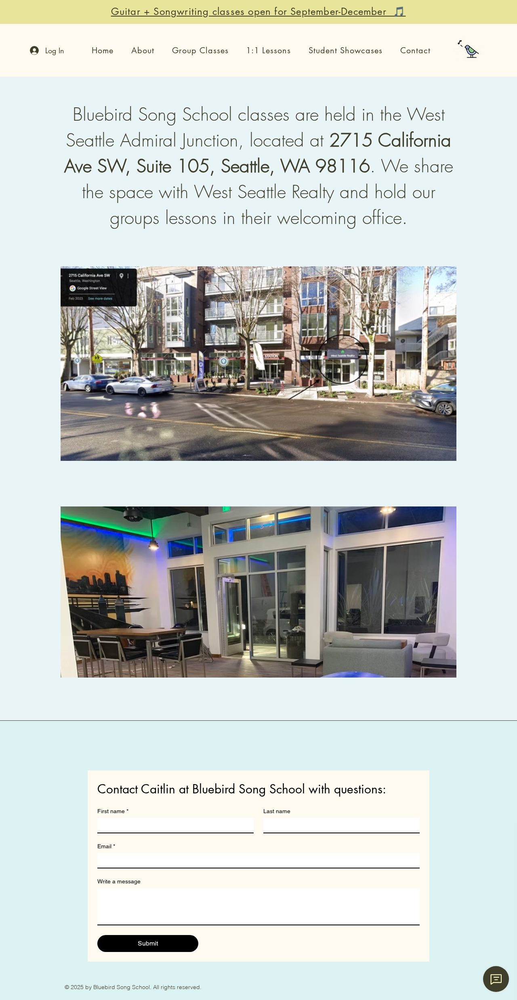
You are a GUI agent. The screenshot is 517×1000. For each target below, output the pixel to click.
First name (112, 811)
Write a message (119, 881)
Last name (276, 811)
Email (106, 846)
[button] (143, 50)
